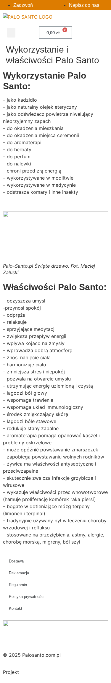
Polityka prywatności (26, 596)
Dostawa (16, 561)
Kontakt (15, 608)
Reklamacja (19, 573)
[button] (11, 33)
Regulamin (18, 585)
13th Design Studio (41, 672)
